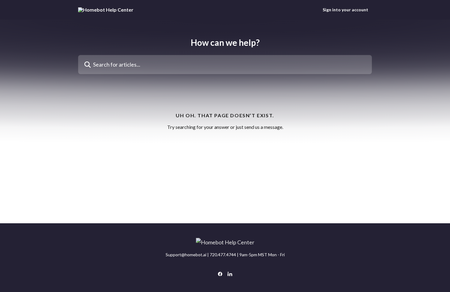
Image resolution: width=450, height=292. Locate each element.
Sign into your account (345, 10)
